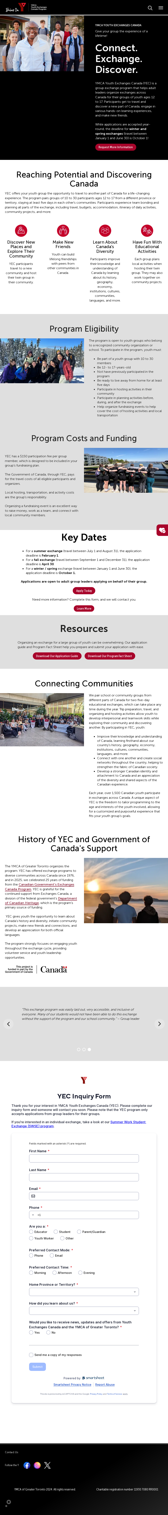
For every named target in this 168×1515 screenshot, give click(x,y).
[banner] (27, 7)
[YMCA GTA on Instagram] (37, 1465)
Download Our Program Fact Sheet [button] (110, 656)
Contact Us (11, 1452)
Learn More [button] (84, 608)
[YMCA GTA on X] (47, 1465)
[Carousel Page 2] (84, 1049)
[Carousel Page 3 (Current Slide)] (89, 1049)
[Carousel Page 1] (78, 1049)
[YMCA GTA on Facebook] (27, 1465)
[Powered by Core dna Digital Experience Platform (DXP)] (6, 1506)
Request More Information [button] (116, 147)
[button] (42, 43)
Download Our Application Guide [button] (57, 656)
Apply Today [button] (84, 590)
